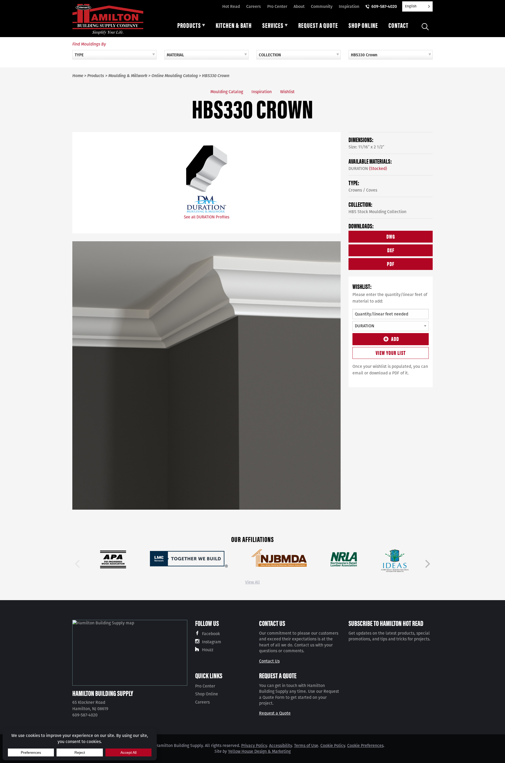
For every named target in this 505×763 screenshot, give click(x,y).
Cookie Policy (332, 745)
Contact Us (269, 661)
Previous (77, 564)
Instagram (211, 641)
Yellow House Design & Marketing (259, 751)
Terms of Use (306, 745)
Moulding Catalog (226, 91)
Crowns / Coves (363, 190)
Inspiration (349, 6)
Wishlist (287, 91)
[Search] (425, 26)
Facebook (211, 633)
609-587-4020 (384, 6)
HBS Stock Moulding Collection (377, 211)
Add (395, 338)
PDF (390, 263)
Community (321, 6)
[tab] (191, 26)
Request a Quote (275, 713)
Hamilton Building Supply (102, 693)
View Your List (391, 352)
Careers (253, 6)
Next (427, 564)
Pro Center (277, 6)
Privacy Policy (254, 745)
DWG (390, 236)
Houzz (207, 649)
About (299, 6)
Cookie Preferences (365, 745)
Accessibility (280, 745)
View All (252, 582)
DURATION (368, 168)
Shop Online (206, 693)
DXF (390, 250)
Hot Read (231, 6)
